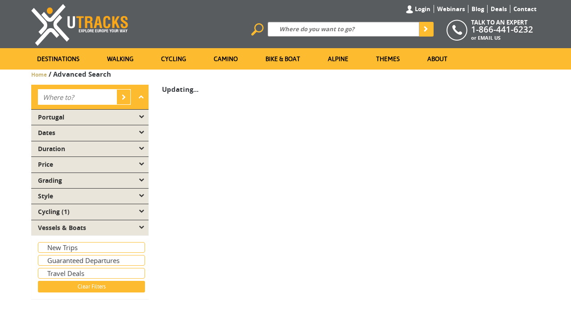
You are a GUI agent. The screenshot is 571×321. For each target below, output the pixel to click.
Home (39, 74)
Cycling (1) (54, 211)
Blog (478, 9)
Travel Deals (65, 273)
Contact (525, 9)
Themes (388, 58)
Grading (50, 180)
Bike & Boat (282, 58)
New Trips (62, 247)
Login (422, 9)
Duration (51, 148)
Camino (226, 58)
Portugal (51, 117)
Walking (120, 58)
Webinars (451, 9)
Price (45, 164)
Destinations (58, 58)
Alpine (338, 58)
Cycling (173, 58)
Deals (499, 9)
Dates (46, 132)
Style (45, 196)
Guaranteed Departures (83, 260)
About (437, 58)
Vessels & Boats (62, 227)
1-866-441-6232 (502, 29)
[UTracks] (79, 23)
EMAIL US (489, 37)
